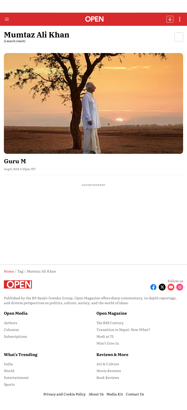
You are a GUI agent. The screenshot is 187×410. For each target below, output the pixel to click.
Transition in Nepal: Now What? (123, 329)
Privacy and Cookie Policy (64, 394)
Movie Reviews (108, 370)
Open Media (16, 313)
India (8, 363)
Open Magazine (111, 313)
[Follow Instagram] (179, 287)
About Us (96, 394)
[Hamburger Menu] (7, 19)
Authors (10, 322)
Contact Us (135, 394)
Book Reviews (107, 377)
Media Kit (114, 394)
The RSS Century (110, 322)
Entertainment (16, 377)
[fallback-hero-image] (93, 103)
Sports (9, 384)
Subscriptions (15, 336)
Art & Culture (107, 363)
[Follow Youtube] (171, 287)
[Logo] (94, 19)
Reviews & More (112, 354)
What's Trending (20, 354)
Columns (11, 329)
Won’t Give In (107, 343)
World (9, 370)
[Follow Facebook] (153, 287)
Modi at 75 (104, 336)
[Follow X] (162, 287)
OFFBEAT (170, 19)
